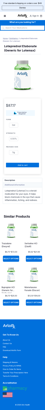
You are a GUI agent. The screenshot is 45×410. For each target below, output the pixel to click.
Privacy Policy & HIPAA (12, 366)
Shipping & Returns (10, 362)
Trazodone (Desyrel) (6, 245)
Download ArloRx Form (12, 350)
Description (10, 180)
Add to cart (22, 165)
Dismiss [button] (22, 8)
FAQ (4, 347)
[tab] (22, 180)
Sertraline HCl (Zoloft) (31, 245)
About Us (6, 340)
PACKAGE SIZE (12, 147)
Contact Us (7, 343)
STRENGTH (10, 133)
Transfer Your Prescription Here (15, 373)
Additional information (15, 185)
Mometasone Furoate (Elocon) (32, 288)
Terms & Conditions (10, 376)
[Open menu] (5, 16)
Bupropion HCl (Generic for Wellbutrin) (8, 289)
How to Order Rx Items (12, 369)
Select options (11, 259)
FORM (8, 119)
